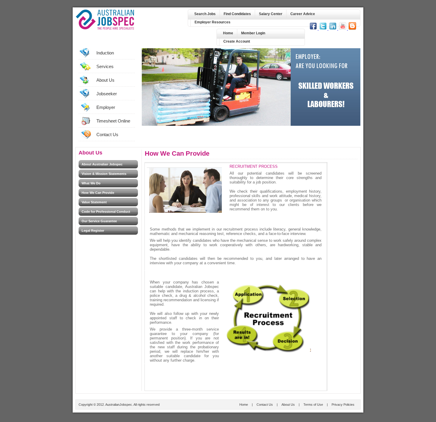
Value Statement (94, 202)
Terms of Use (313, 404)
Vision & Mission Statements (104, 173)
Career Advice (302, 14)
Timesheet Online (113, 120)
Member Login (253, 33)
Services (105, 66)
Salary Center (270, 14)
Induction (105, 52)
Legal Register (93, 230)
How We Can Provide (98, 192)
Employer (105, 107)
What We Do (91, 183)
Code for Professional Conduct (106, 211)
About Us (105, 80)
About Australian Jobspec (102, 164)
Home (228, 33)
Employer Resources (212, 22)
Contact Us (107, 134)
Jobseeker (106, 93)
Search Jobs (205, 14)
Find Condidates (237, 14)
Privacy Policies (343, 404)
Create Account (236, 41)
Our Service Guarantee (99, 221)
